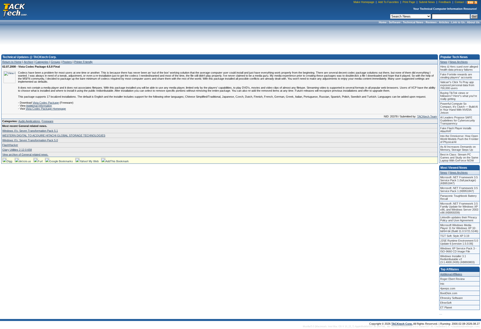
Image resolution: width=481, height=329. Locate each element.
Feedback (445, 2)
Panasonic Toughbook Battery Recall (458, 197)
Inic (442, 283)
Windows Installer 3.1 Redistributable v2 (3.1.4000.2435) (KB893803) (457, 259)
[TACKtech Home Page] (15, 10)
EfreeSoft (445, 302)
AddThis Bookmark (117, 161)
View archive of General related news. (25, 154)
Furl (40, 161)
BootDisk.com (448, 293)
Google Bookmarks (61, 161)
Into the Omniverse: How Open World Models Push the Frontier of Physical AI (459, 138)
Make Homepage (363, 2)
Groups (55, 61)
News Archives (458, 61)
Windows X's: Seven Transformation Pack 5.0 (30, 140)
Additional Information (39, 105)
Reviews (431, 22)
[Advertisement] (240, 38)
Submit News (427, 2)
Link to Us (458, 22)
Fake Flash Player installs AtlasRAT (455, 130)
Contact (459, 2)
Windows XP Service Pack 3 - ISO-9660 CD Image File (458, 250)
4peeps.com (447, 288)
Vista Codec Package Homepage (46, 108)
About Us (473, 22)
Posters (67, 61)
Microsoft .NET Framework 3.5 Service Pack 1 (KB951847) (459, 190)
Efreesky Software (451, 297)
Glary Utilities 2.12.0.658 (17, 149)
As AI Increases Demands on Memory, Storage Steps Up (458, 148)
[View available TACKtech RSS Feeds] (472, 2)
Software (395, 22)
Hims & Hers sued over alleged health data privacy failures (459, 68)
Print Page (409, 2)
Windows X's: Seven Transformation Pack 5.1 (30, 130)
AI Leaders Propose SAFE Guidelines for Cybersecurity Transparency (457, 120)
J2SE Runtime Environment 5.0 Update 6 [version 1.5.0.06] (459, 242)
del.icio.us (25, 161)
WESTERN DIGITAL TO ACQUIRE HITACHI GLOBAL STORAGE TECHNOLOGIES (53, 135)
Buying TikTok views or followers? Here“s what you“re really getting (458, 95)
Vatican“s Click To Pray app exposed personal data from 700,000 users (457, 85)
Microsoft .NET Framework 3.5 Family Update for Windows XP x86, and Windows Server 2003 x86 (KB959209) (459, 208)
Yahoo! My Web (89, 161)
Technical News (413, 22)
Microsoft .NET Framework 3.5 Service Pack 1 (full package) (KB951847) (459, 180)
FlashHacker (10, 144)
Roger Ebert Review (452, 278)
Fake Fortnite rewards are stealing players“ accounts (456, 76)
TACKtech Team (427, 116)
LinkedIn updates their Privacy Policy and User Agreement (458, 219)
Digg (9, 161)
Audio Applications (29, 121)
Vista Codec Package (46, 102)
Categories (42, 61)
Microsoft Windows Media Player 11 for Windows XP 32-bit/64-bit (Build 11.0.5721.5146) (459, 228)
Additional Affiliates (451, 274)
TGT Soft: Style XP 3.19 (454, 235)
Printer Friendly (83, 61)
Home (383, 22)
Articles (444, 22)
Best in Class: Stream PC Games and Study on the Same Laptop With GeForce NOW (459, 157)
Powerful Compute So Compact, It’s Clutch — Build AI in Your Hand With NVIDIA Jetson (459, 108)
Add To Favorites (388, 2)
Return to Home (12, 61)
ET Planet (446, 307)
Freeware (47, 121)
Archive (28, 61)
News (443, 61)
